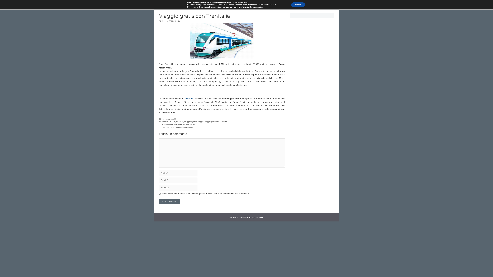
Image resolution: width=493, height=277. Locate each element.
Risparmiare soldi (169, 119)
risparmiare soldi (168, 122)
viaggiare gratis (190, 122)
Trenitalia (188, 98)
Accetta (298, 4)
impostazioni (258, 7)
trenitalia (179, 122)
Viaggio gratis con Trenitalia (216, 122)
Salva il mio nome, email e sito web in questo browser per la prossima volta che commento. (205, 193)
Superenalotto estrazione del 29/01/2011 (178, 124)
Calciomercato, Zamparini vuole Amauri (178, 127)
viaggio (201, 122)
